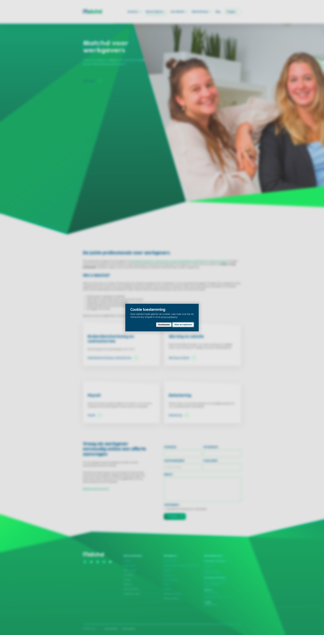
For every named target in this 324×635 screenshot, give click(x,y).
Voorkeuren (164, 324)
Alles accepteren (183, 324)
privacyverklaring (169, 317)
